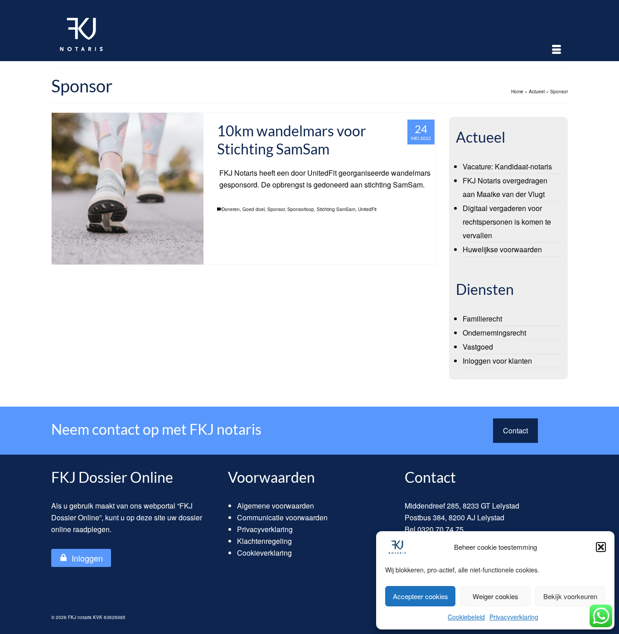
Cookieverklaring (264, 553)
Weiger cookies (495, 596)
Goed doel (253, 209)
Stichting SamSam (336, 209)
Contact (515, 430)
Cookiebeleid (466, 616)
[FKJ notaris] (132, 34)
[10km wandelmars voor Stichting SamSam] (127, 188)
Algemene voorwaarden (275, 505)
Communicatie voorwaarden (282, 517)
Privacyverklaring (513, 616)
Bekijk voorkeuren (570, 596)
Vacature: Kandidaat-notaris (507, 166)
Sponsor (276, 209)
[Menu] (556, 49)
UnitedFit (367, 209)
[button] (600, 547)
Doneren (231, 209)
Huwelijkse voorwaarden (502, 249)
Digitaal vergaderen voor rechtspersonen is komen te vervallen (507, 221)
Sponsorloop (300, 209)
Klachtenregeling (264, 541)
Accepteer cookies (420, 596)
